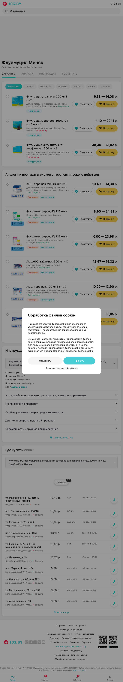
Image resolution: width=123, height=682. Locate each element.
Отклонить (45, 360)
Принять (79, 360)
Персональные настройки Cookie (61, 368)
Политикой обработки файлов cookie (73, 350)
